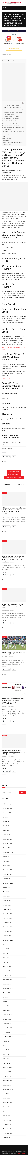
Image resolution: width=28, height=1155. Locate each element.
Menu (5, 8)
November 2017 (7, 1102)
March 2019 (6, 1063)
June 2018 (6, 1094)
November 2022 (7, 914)
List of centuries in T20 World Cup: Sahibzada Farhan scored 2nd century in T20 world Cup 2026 (13, 557)
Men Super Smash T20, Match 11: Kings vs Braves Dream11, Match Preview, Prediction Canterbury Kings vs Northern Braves (13, 108)
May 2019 (6, 1054)
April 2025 (6, 826)
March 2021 (6, 962)
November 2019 (7, 1028)
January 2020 (7, 1019)
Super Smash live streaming (14, 477)
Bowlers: (6, 140)
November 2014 (7, 1133)
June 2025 (6, 821)
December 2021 (7, 927)
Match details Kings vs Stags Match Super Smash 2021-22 (13, 113)
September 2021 (8, 940)
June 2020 (6, 1001)
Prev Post (7, 484)
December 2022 (7, 909)
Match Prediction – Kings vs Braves (13, 142)
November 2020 (7, 980)
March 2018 (6, 1098)
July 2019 (5, 1045)
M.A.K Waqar (11, 54)
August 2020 (6, 993)
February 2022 (7, 918)
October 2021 (7, 936)
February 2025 (7, 835)
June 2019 (6, 1050)
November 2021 (7, 931)
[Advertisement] (13, 82)
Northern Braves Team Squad (11, 125)
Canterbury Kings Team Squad (11, 124)
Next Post (20, 484)
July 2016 (5, 1111)
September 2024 (8, 852)
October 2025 (7, 813)
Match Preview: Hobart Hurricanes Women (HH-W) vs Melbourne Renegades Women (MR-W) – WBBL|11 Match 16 (13, 701)
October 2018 (7, 1085)
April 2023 (6, 892)
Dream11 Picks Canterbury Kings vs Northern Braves (14, 132)
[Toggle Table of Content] (23, 103)
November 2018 (7, 1080)
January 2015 (7, 1124)
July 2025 (5, 817)
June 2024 (6, 857)
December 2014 (7, 1129)
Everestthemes (21, 1153)
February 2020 (7, 1015)
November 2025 (7, 808)
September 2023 (8, 883)
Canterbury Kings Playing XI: (11, 118)
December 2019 (7, 1023)
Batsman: (6, 137)
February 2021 (7, 966)
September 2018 (8, 1089)
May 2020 (6, 1006)
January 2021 (7, 971)
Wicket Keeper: (8, 135)
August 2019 (6, 1041)
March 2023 (6, 896)
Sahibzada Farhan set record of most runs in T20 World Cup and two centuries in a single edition (14, 509)
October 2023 (7, 878)
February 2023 (7, 900)
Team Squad (7, 122)
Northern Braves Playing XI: (11, 120)
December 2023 (7, 870)
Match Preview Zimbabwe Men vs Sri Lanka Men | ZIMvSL (14, 653)
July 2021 (5, 944)
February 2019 (7, 1067)
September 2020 (8, 988)
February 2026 (7, 804)
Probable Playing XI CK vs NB (11, 116)
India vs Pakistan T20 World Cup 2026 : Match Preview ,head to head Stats (13, 605)
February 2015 (7, 1120)
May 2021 (6, 953)
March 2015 (6, 1116)
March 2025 (6, 830)
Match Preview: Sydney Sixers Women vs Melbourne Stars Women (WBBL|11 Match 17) (13, 752)
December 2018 (7, 1076)
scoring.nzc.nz (6, 378)
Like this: (8, 144)
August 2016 (6, 1107)
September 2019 (8, 1037)
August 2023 (6, 887)
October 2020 (7, 984)
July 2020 (5, 997)
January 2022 (7, 922)
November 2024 (7, 843)
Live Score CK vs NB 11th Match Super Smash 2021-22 (14, 128)
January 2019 (7, 1072)
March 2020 (6, 1010)
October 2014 (7, 1138)
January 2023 (7, 905)
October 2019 (7, 1032)
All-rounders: (7, 138)
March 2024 (6, 865)
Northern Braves (14, 474)
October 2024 (7, 848)
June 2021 (6, 949)
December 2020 (7, 975)
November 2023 (7, 874)
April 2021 (6, 958)
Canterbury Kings (14, 471)
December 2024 (7, 839)
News (4, 493)
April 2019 (6, 1058)
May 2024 (6, 861)
